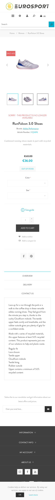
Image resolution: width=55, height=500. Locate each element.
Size (27, 190)
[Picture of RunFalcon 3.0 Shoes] (12, 93)
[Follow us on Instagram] (20, 471)
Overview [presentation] (27, 275)
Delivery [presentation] (27, 284)
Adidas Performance (30, 128)
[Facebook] (27, 471)
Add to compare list (29, 240)
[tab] (27, 276)
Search (51, 24)
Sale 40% (11, 53)
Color (27, 177)
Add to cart (27, 228)
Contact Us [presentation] (28, 293)
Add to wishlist (27, 236)
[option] (12, 94)
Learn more (33, 494)
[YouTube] (35, 471)
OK (20, 494)
